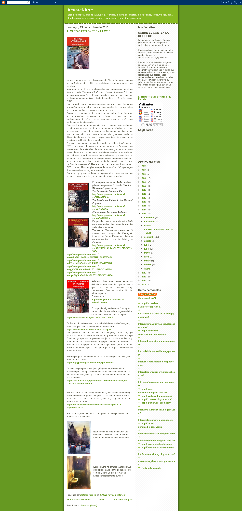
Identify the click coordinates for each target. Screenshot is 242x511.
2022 (144, 178)
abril (146, 257)
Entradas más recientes (79, 499)
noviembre (150, 221)
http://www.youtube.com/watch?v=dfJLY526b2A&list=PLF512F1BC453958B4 (112, 248)
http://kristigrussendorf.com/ (156, 403)
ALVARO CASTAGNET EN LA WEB (88, 31)
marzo (147, 260)
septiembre (150, 237)
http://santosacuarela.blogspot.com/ (156, 433)
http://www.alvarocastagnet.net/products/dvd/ (90, 317)
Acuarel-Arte (80, 9)
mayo (147, 253)
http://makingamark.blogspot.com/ (155, 420)
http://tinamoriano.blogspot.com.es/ (156, 440)
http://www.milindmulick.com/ (157, 444)
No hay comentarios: (115, 495)
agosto (148, 241)
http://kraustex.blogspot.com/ (157, 399)
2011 (144, 276)
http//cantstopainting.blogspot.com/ (156, 454)
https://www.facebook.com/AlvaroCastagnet (89, 329)
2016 (144, 202)
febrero (148, 264)
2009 (144, 284)
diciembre (149, 217)
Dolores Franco (149, 294)
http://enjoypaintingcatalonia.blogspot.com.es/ (90, 362)
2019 (144, 190)
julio (146, 245)
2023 (144, 174)
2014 (144, 209)
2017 (144, 198)
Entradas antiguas (123, 499)
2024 (144, 170)
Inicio (102, 499)
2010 (144, 280)
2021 (144, 182)
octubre (148, 225)
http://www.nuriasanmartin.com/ (158, 447)
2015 (144, 205)
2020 (144, 186)
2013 (144, 213)
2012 (144, 273)
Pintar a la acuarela (151, 468)
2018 (144, 194)
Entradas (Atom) (89, 505)
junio (147, 249)
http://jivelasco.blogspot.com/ (157, 396)
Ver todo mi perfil (147, 298)
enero (147, 269)
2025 (144, 166)
